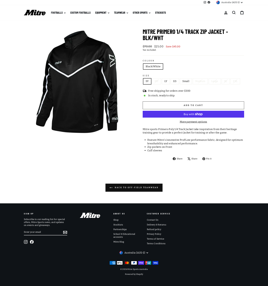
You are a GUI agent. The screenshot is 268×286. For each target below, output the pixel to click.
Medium (200, 81)
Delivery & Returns (156, 224)
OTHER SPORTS (140, 12)
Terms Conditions (156, 243)
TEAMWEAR (120, 12)
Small (185, 81)
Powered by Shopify (134, 274)
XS (174, 81)
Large (214, 81)
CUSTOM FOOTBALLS (80, 12)
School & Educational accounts (124, 235)
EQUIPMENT (101, 12)
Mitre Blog (118, 241)
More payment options (193, 121)
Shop (116, 220)
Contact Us (152, 220)
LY (165, 81)
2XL (235, 81)
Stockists (118, 224)
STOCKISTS (160, 12)
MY (157, 81)
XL (225, 81)
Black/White (153, 66)
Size (146, 75)
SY (147, 81)
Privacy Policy (154, 234)
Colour (148, 60)
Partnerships (120, 229)
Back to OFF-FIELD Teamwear (136, 188)
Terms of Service (155, 239)
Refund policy (154, 229)
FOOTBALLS (57, 12)
